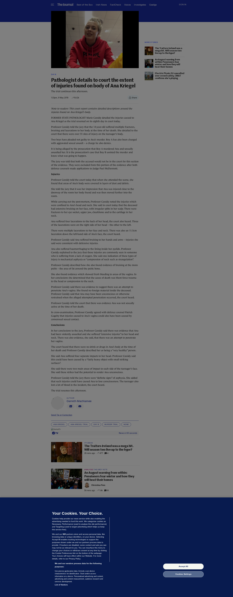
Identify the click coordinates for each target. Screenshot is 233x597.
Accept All (183, 566)
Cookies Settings (183, 574)
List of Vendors (61, 585)
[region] (116, 547)
